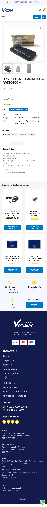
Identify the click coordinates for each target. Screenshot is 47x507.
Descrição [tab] (6, 143)
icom (41, 121)
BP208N (31, 121)
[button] (3, 17)
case (36, 121)
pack (16, 123)
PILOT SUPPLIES (33, 118)
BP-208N (24, 121)
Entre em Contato (34, 287)
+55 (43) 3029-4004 (17, 407)
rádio (24, 123)
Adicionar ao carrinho (19, 109)
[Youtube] (12, 422)
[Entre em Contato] (34, 282)
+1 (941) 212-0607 (15, 409)
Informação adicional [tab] (16, 143)
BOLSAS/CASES (21, 118)
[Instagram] (8, 422)
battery (17, 121)
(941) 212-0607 (14, 292)
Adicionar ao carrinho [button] (12, 227)
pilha (20, 123)
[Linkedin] (17, 422)
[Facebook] (4, 422)
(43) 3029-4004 (14, 290)
